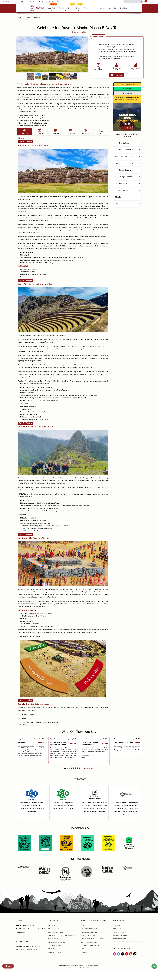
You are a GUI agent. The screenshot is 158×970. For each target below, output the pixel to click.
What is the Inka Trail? (89, 929)
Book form (117, 929)
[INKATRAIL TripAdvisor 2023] (66, 842)
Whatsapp (128, 89)
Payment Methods (119, 939)
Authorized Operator (56, 932)
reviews (80, 768)
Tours (78, 6)
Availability (112, 8)
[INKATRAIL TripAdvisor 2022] (45, 842)
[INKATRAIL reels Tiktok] (135, 955)
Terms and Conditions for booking (61, 935)
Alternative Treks (66, 6)
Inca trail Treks (86, 925)
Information (99, 8)
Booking (123, 8)
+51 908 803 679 (35, 946)
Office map (52, 949)
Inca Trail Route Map (88, 935)
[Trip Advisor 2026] (129, 842)
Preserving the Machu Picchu (92, 945)
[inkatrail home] (37, 8)
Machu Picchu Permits (121, 935)
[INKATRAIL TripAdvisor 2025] (108, 842)
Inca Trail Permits (119, 932)
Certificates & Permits (56, 942)
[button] (18, 54)
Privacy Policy (53, 939)
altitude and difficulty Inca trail (93, 939)
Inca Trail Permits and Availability (13, 2)
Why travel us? (54, 929)
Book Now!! (127, 128)
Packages (88, 8)
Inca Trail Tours (31, 2)
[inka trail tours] (20, 18)
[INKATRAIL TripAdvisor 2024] (87, 842)
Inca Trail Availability (128, 84)
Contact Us (55, 2)
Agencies (84, 952)
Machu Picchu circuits (89, 942)
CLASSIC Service (98, 36)
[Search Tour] (141, 2)
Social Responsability (56, 945)
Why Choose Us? (44, 2)
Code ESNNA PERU (54, 952)
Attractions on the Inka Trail (91, 932)
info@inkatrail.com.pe (29, 950)
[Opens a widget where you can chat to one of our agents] (8, 966)
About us (51, 925)
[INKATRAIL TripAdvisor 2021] (24, 842)
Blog (82, 949)
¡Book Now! (118, 75)
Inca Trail (52, 6)
